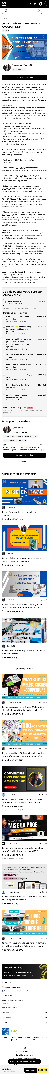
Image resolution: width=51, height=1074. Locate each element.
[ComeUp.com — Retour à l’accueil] (4, 4)
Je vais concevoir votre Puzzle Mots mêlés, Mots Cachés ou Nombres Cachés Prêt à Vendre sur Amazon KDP (23, 710)
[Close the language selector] (39, 1061)
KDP (5, 19)
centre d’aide (27, 975)
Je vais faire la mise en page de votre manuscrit (20, 513)
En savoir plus (24, 461)
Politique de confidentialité (24, 1059)
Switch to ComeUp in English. (23, 1061)
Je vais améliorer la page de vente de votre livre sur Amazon (23, 652)
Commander (31, 1070)
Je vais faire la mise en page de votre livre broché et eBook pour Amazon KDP (22, 849)
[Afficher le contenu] (46, 1012)
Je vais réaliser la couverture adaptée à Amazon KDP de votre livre (21, 560)
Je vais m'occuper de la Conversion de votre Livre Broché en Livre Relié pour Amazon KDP (24, 946)
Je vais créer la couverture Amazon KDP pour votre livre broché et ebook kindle (22, 801)
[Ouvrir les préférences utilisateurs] (45, 3)
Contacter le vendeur (24, 77)
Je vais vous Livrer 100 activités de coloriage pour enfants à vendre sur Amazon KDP (24, 754)
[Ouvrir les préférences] (34, 3)
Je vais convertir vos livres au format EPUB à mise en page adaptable (24, 898)
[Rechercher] (30, 3)
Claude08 (27, 65)
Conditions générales (24, 1055)
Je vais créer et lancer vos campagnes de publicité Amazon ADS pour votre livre (22, 606)
